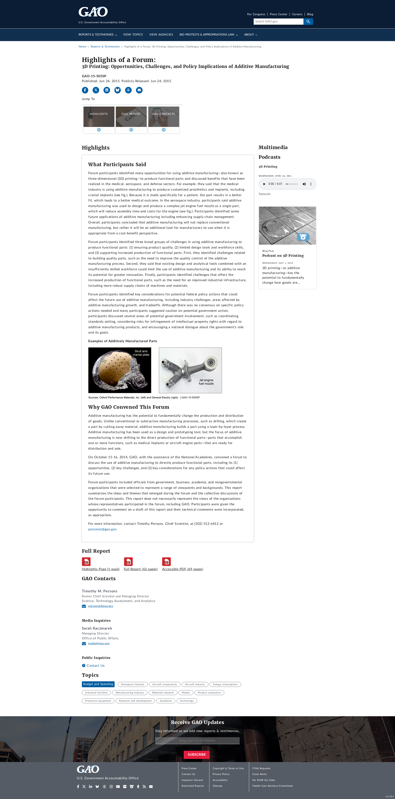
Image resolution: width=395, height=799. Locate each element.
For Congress (256, 14)
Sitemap (217, 786)
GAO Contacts (163, 114)
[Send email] (141, 90)
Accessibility (220, 780)
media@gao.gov (99, 643)
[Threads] (130, 90)
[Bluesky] (119, 90)
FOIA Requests (261, 768)
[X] (97, 90)
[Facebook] (87, 90)
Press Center (278, 14)
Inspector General (192, 780)
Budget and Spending (98, 684)
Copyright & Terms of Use (228, 768)
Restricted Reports (193, 786)
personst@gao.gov (102, 529)
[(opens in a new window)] (78, 786)
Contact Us (95, 665)
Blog (310, 14)
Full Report (131, 114)
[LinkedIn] (108, 90)
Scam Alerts (259, 774)
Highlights (99, 114)
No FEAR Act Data (263, 780)
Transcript (265, 193)
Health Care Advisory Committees (272, 786)
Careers (297, 14)
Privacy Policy (221, 774)
